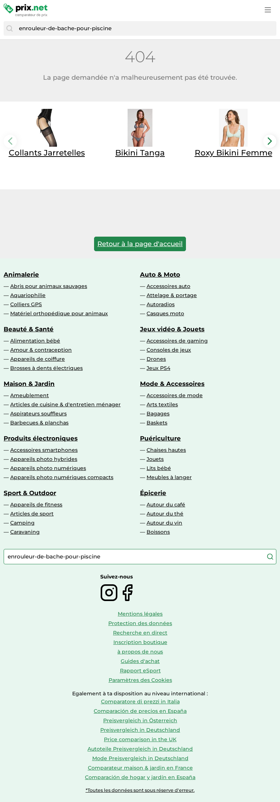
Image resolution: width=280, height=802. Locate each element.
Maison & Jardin (29, 383)
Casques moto (165, 313)
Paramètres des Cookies (140, 680)
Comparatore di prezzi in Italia (140, 701)
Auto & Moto (160, 274)
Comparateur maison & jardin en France (140, 768)
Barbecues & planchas (39, 422)
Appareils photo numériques (48, 468)
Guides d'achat (140, 661)
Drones (156, 359)
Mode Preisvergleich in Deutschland (140, 758)
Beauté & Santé (29, 329)
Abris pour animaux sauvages (48, 286)
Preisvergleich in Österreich (140, 720)
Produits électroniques (41, 438)
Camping (22, 522)
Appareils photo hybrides (43, 459)
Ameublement (29, 395)
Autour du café (166, 504)
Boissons (158, 532)
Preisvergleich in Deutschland (140, 730)
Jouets (155, 459)
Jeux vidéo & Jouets (172, 329)
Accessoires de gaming (177, 340)
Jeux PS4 (158, 368)
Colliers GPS (26, 304)
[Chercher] (9, 28)
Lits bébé (159, 468)
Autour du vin (164, 522)
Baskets (157, 422)
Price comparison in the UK (140, 739)
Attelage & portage (172, 295)
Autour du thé (165, 513)
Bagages (158, 413)
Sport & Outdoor (30, 493)
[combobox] (145, 28)
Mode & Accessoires (172, 383)
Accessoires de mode (175, 395)
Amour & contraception (41, 350)
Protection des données (140, 623)
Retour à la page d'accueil (140, 244)
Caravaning (25, 532)
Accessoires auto (168, 286)
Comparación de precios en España (140, 711)
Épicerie (153, 493)
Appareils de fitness (36, 504)
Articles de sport (32, 513)
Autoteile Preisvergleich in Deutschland (140, 749)
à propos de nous (140, 651)
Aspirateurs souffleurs (38, 413)
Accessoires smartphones (44, 450)
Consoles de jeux (169, 350)
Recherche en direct (140, 632)
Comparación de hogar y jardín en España (140, 777)
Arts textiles (162, 404)
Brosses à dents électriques (46, 368)
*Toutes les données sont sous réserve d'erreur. (140, 790)
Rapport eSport (140, 670)
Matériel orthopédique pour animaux (59, 313)
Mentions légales (140, 614)
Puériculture (160, 438)
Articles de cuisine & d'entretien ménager (65, 404)
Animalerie (21, 274)
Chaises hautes (166, 450)
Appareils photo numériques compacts (61, 477)
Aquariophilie (28, 295)
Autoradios (161, 304)
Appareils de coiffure (37, 359)
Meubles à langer (169, 477)
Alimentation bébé (35, 340)
